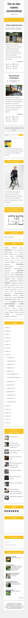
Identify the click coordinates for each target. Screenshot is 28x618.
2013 (7, 416)
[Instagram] (13, 14)
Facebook (16, 64)
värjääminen (7, 316)
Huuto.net (18, 258)
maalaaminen (19, 272)
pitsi (9, 287)
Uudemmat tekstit (9, 128)
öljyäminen (14, 316)
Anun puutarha (10, 590)
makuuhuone (19, 275)
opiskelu (21, 283)
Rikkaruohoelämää (11, 556)
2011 (7, 422)
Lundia (13, 272)
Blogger (19, 604)
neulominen (20, 279)
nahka (14, 279)
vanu (22, 310)
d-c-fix (16, 252)
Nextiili (7, 281)
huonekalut (20, 256)
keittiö (13, 262)
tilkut (14, 299)
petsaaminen (21, 285)
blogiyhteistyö (9, 252)
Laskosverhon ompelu (15, 470)
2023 (7, 334)
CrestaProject (12, 605)
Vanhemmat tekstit (19, 128)
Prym (13, 287)
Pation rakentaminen (14, 25)
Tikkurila (21, 297)
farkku (16, 254)
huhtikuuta (10, 391)
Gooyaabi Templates (17, 608)
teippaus (6, 297)
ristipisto (7, 291)
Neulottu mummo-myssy (16, 483)
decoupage (21, 252)
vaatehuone (7, 308)
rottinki (12, 291)
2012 (7, 419)
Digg (15, 68)
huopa (13, 258)
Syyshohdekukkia (15, 591)
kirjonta (21, 266)
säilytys (8, 295)
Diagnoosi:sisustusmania (12, 573)
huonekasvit (7, 258)
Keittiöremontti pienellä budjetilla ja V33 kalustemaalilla (16, 465)
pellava (13, 285)
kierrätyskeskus (11, 266)
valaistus (21, 308)
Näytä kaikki (21, 597)
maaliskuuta (10, 395)
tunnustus (7, 301)
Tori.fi (19, 299)
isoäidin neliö (14, 260)
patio (7, 29)
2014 (7, 412)
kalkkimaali (7, 262)
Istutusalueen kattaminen (14, 77)
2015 (7, 409)
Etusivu (14, 130)
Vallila (6, 310)
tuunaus (14, 301)
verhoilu (7, 312)
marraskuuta (10, 361)
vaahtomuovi (20, 306)
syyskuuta (10, 367)
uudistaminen (10, 304)
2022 (7, 337)
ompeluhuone (15, 283)
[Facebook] (11, 14)
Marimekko (7, 276)
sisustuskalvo (20, 291)
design (6, 254)
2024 (7, 331)
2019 (7, 348)
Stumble (9, 68)
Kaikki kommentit (11, 545)
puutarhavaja (12, 289)
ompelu (7, 283)
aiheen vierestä (11, 28)
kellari (18, 262)
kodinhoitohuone (19, 268)
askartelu (8, 250)
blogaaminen (20, 250)
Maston (13, 276)
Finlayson (21, 254)
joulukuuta (10, 357)
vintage (10, 314)
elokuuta (9, 371)
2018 (7, 351)
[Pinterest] (15, 14)
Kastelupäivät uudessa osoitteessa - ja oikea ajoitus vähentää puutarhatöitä (16, 567)
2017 (7, 354)
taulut (22, 295)
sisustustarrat (9, 293)
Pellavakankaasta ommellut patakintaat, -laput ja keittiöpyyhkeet (16, 491)
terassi (13, 29)
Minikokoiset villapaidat (16, 496)
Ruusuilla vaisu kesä (16, 557)
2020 (7, 344)
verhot (12, 312)
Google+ (16, 66)
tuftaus (22, 299)
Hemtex (13, 256)
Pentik (17, 285)
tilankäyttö (19, 29)
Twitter (9, 66)
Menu (6, 19)
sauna (15, 291)
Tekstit (8, 541)
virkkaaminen (20, 314)
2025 (7, 327)
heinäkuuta (10, 381)
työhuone (21, 301)
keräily (22, 262)
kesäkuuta (10, 384)
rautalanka (18, 289)
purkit (22, 287)
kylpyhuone (10, 270)
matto (16, 276)
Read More (20, 61)
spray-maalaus (19, 293)
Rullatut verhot (14, 437)
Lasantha (7, 607)
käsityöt (20, 270)
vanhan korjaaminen (14, 310)
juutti (22, 260)
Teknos (11, 297)
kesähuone (10, 264)
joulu (19, 260)
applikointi (22, 247)
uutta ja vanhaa (14, 305)
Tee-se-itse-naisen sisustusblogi (14, 7)
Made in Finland (9, 274)
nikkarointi (19, 28)
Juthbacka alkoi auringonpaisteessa (16, 583)
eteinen (12, 254)
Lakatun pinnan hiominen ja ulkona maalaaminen (15, 445)
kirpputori (9, 268)
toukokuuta (10, 388)
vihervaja (21, 312)
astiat (15, 250)
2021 (7, 341)
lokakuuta (10, 364)
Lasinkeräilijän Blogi (11, 581)
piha (10, 29)
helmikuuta (10, 398)
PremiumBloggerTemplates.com (17, 607)
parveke (6, 285)
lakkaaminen (7, 272)
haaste (7, 256)
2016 (7, 406)
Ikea (22, 258)
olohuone (21, 281)
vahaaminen (15, 308)
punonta (17, 287)
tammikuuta (10, 401)
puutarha (6, 289)
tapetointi (16, 295)
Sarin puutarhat (10, 565)
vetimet (16, 312)
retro (22, 289)
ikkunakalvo (7, 260)
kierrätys (20, 264)
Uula (18, 304)
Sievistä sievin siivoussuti (14, 575)
